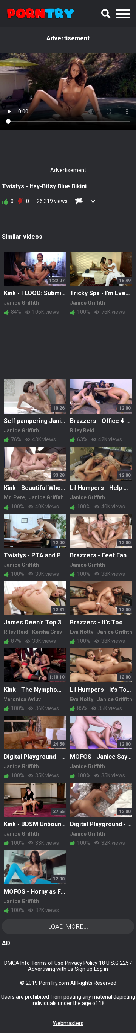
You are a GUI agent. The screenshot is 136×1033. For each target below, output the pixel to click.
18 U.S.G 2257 (115, 963)
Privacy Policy (81, 963)
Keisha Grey (47, 632)
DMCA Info (17, 963)
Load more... (68, 926)
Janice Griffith (21, 303)
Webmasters (68, 1023)
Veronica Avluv (22, 699)
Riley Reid (82, 430)
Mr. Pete (14, 497)
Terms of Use (47, 963)
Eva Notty (81, 632)
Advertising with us (50, 969)
